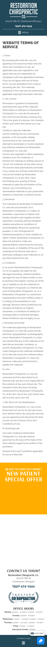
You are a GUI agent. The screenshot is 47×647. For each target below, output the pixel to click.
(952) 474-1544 (23, 25)
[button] (23, 497)
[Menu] (23, 643)
